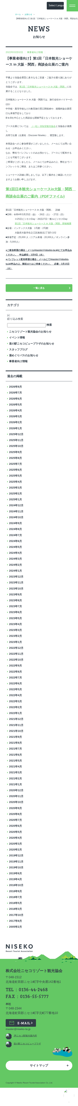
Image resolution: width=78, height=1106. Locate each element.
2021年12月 (16, 718)
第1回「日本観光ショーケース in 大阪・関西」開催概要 (43, 223)
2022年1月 (15, 713)
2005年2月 (15, 926)
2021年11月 (16, 725)
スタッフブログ (18, 349)
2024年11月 (16, 511)
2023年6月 (15, 612)
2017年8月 (15, 920)
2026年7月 (15, 392)
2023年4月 (15, 624)
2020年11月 (16, 796)
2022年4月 (15, 695)
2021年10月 (16, 730)
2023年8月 (15, 600)
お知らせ (28, 14)
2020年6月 (15, 825)
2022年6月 (15, 683)
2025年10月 (16, 445)
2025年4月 (15, 481)
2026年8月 (15, 386)
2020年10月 (16, 802)
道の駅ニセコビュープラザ (27, 1043)
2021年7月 (15, 748)
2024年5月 (15, 546)
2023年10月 (16, 588)
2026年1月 (15, 428)
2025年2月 (15, 493)
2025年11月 (16, 440)
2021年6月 (15, 754)
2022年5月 (15, 689)
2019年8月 (15, 873)
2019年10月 (16, 867)
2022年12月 (16, 647)
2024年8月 (15, 529)
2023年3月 (15, 630)
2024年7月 (15, 535)
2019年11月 (16, 861)
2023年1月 (15, 641)
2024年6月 (15, 541)
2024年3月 (15, 558)
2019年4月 (15, 879)
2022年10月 (16, 659)
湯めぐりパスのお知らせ (23, 355)
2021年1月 (15, 784)
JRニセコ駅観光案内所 (25, 1035)
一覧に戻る (39, 288)
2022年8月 (15, 671)
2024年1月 (15, 570)
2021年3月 (15, 772)
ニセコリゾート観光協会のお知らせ (30, 331)
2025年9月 (15, 452)
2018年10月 (16, 885)
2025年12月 (16, 434)
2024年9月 (15, 523)
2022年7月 (15, 677)
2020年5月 (15, 831)
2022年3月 (15, 701)
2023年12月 (16, 576)
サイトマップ (39, 1065)
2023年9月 (15, 594)
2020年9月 (15, 808)
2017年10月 (16, 914)
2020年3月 (15, 843)
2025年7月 (15, 463)
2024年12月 (16, 505)
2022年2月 (15, 707)
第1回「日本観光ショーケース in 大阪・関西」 (43, 86)
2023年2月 (15, 635)
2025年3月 (15, 487)
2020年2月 (15, 849)
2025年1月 (15, 499)
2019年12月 (16, 855)
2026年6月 (15, 398)
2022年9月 (15, 665)
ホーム (18, 14)
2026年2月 (15, 422)
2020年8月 (15, 814)
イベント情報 (17, 337)
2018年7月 (15, 897)
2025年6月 (15, 469)
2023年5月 (15, 618)
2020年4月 (15, 837)
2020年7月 (15, 819)
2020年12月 (16, 790)
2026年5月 (15, 404)
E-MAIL (23, 1023)
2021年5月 (15, 760)
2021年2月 (15, 778)
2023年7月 (15, 606)
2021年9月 (15, 736)
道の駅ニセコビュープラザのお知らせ (31, 343)
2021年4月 (15, 766)
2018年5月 (15, 902)
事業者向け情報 (18, 361)
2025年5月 (15, 475)
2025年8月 (15, 457)
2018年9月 (15, 891)
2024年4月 (15, 552)
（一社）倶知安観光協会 (43, 126)
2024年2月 (15, 564)
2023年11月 (16, 582)
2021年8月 (15, 742)
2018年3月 (15, 908)
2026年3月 (15, 416)
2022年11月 (16, 653)
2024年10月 (16, 517)
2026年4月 (15, 410)
